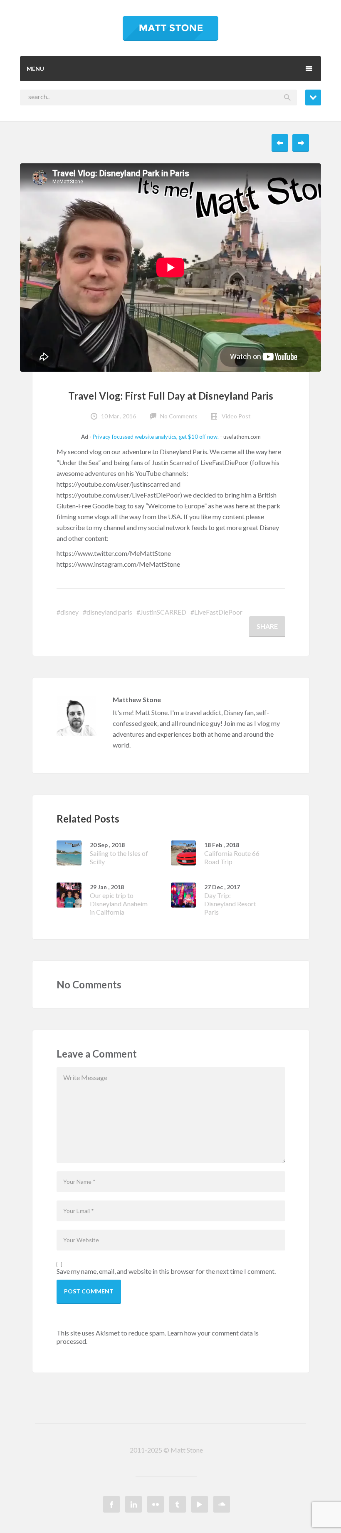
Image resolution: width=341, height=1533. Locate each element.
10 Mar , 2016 (118, 416)
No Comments (179, 416)
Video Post (236, 416)
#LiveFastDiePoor (216, 612)
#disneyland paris (107, 612)
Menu (35, 68)
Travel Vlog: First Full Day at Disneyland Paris (170, 396)
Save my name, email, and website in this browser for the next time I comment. (166, 1271)
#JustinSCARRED (161, 612)
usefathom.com (242, 436)
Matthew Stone (137, 699)
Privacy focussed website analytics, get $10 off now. (156, 436)
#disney (68, 612)
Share (267, 626)
